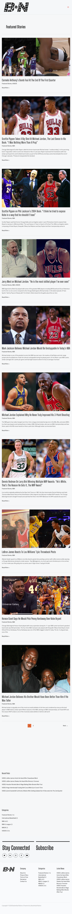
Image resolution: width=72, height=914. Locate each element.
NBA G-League (6, 824)
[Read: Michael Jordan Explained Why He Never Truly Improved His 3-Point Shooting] (36, 391)
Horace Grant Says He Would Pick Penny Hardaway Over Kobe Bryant (31, 618)
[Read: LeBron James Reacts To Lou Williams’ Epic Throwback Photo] (36, 528)
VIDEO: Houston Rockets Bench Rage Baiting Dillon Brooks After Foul (22, 784)
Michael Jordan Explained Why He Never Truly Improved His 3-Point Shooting (36, 415)
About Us (23, 873)
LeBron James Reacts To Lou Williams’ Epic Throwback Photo (29, 552)
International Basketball (9, 818)
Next (65, 725)
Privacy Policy (24, 875)
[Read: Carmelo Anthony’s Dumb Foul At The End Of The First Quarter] (36, 56)
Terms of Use (24, 877)
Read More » (5, 88)
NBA (13, 145)
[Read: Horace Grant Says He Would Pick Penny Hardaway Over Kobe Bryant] (36, 595)
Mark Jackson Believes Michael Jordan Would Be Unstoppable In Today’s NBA (36, 348)
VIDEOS (14, 83)
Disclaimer (23, 879)
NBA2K (4, 827)
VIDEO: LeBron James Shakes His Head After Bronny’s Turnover (20, 781)
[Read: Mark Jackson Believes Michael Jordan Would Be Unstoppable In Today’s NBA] (36, 325)
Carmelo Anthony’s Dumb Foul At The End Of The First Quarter (29, 80)
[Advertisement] (36, 752)
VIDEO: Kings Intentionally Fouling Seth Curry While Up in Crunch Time (22, 787)
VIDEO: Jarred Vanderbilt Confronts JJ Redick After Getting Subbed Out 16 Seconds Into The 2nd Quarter (32, 790)
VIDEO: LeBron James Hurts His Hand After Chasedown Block (20, 778)
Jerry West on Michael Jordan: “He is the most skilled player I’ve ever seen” (35, 281)
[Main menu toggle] (68, 7)
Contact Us (23, 881)
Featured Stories (7, 83)
